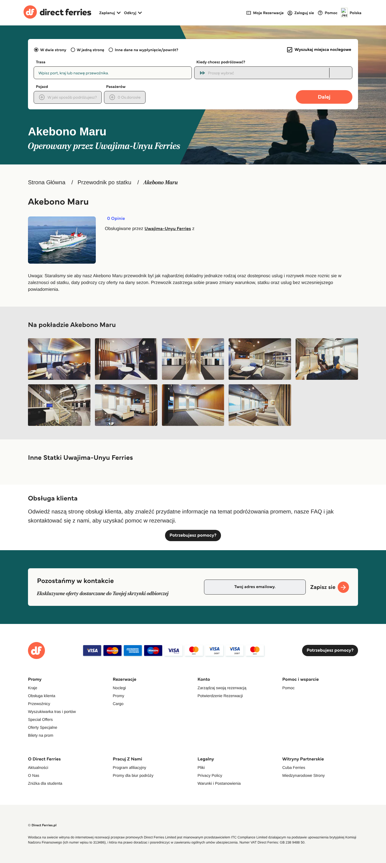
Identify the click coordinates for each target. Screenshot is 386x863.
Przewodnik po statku (104, 182)
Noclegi (119, 688)
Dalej (324, 97)
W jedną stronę (90, 49)
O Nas (33, 775)
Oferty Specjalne (42, 727)
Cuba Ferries (293, 767)
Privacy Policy (210, 775)
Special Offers (40, 719)
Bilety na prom (40, 735)
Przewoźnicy (39, 703)
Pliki (201, 767)
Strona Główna (46, 182)
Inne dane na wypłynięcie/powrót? (146, 49)
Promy (118, 695)
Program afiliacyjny (129, 767)
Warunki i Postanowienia (219, 783)
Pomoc (288, 688)
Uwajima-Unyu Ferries (168, 228)
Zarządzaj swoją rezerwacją (222, 688)
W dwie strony (53, 49)
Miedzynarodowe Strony (303, 775)
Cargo (118, 703)
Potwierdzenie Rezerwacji (220, 695)
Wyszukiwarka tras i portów (52, 711)
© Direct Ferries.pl (42, 825)
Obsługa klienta (41, 695)
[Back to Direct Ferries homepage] (57, 12)
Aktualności (38, 767)
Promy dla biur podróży (133, 775)
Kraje (32, 688)
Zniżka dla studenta (45, 783)
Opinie (116, 218)
